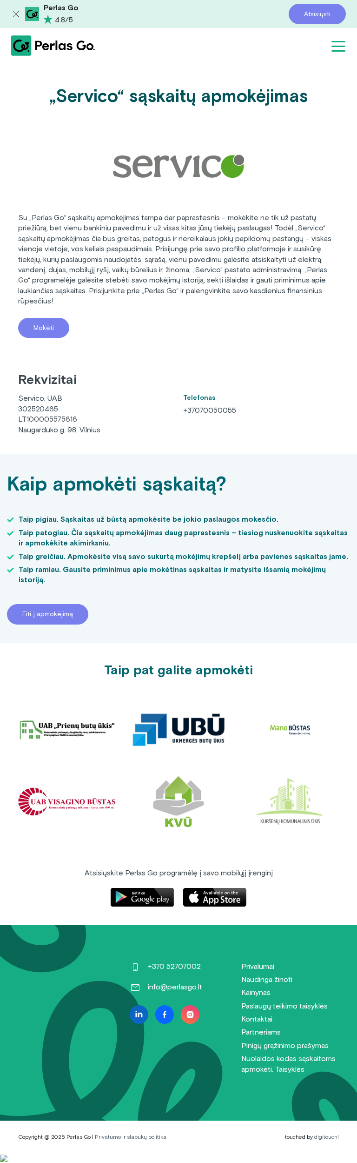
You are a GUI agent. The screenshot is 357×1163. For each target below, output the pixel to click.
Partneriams (261, 1032)
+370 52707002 (174, 966)
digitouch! (326, 1136)
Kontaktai (256, 1019)
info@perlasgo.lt (175, 986)
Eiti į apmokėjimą (47, 614)
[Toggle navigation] (338, 45)
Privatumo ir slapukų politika (130, 1136)
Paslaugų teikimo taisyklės (284, 1006)
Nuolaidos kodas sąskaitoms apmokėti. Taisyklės (288, 1063)
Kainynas (256, 992)
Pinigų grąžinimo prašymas (285, 1045)
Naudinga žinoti (266, 979)
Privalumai (257, 966)
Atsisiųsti (317, 14)
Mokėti (43, 328)
